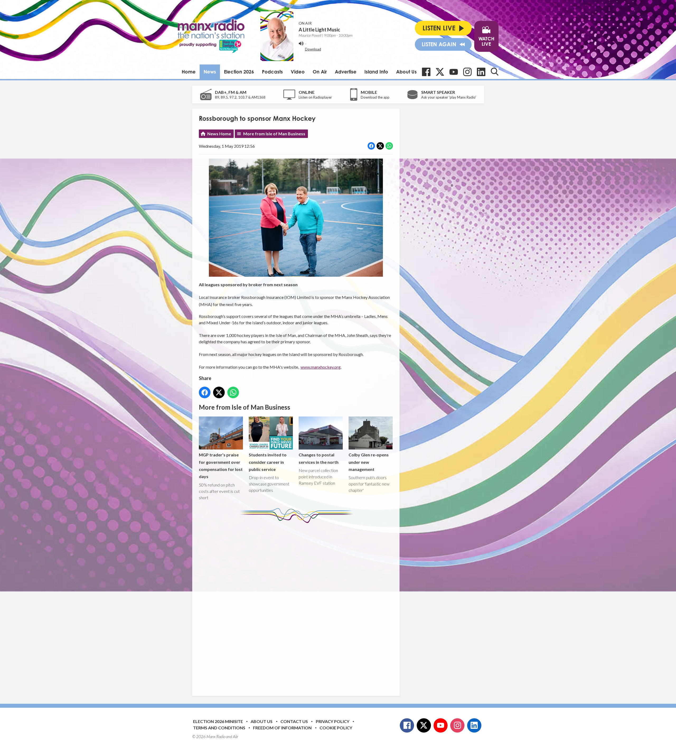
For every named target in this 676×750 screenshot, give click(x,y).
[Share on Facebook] (371, 146)
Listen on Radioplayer (315, 97)
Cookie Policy (336, 727)
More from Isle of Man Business (274, 133)
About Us (406, 72)
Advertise (345, 72)
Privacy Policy (332, 721)
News (210, 72)
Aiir (235, 736)
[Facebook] (426, 72)
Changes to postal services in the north (319, 458)
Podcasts (272, 72)
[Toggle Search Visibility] (495, 72)
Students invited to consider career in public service (268, 462)
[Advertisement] (298, 605)
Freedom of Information (282, 727)
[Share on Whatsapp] (389, 146)
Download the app (375, 97)
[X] (440, 72)
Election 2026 (239, 72)
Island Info (376, 72)
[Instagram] (467, 72)
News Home (219, 133)
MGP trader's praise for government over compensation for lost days (221, 465)
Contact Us (294, 721)
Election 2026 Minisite (218, 721)
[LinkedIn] (481, 72)
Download (313, 49)
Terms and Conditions (219, 727)
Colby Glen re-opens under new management (369, 462)
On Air (320, 72)
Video (298, 72)
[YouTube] (453, 72)
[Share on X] (380, 146)
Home (189, 72)
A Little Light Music (319, 30)
